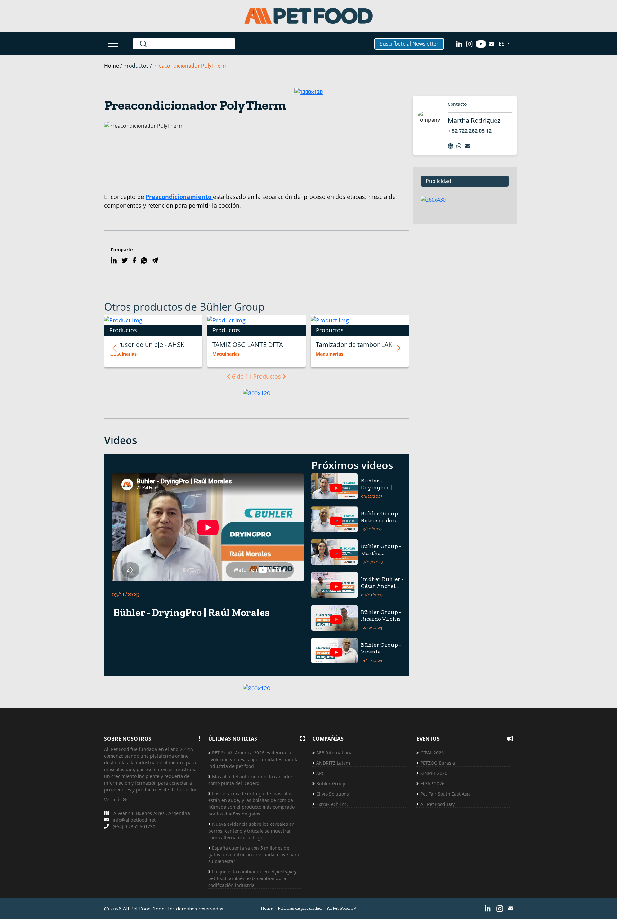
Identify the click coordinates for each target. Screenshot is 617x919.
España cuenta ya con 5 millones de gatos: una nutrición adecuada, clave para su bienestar (253, 854)
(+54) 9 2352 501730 (134, 827)
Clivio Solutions (332, 794)
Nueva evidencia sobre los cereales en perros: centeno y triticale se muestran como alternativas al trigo (251, 831)
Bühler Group (330, 783)
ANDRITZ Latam (333, 763)
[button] (114, 348)
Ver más (113, 800)
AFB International (335, 753)
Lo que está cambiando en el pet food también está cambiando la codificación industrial (252, 878)
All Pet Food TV (341, 908)
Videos (120, 440)
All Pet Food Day (437, 804)
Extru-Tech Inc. (332, 804)
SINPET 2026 (433, 773)
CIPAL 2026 (432, 753)
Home (267, 908)
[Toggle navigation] (113, 43)
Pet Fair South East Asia (445, 794)
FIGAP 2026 (432, 783)
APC (320, 773)
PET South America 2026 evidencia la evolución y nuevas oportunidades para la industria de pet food (253, 759)
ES (502, 43)
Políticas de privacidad (300, 908)
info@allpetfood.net (134, 820)
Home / (113, 65)
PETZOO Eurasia (437, 763)
